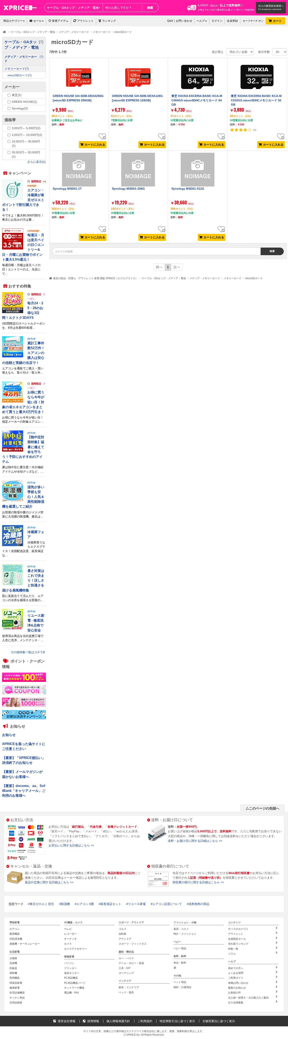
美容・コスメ (181, 929)
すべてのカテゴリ (238, 929)
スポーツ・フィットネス (133, 943)
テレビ (68, 929)
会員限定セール (237, 938)
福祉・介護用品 (182, 987)
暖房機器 (14, 933)
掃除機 (13, 973)
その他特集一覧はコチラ (26, 652)
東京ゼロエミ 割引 (42, 904)
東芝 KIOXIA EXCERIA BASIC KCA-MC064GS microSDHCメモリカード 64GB (196, 100)
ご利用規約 (144, 1021)
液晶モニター (71, 973)
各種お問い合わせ (238, 982)
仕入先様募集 (235, 1002)
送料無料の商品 (199, 904)
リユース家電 (137, 904)
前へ (159, 267)
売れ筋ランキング (238, 943)
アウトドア (125, 938)
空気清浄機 (15, 938)
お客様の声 (234, 992)
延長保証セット (111, 904)
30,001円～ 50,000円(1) (26, 154)
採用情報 (92, 1021)
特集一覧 (233, 948)
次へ (176, 267)
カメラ (68, 943)
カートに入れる (95, 144)
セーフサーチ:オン (253, 20)
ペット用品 (180, 982)
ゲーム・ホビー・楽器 (131, 963)
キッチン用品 (17, 997)
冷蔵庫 (13, 958)
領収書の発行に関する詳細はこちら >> (198, 882)
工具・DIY (125, 968)
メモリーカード (232, 278)
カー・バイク (126, 958)
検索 (150, 7)
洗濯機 (13, 963)
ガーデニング (126, 973)
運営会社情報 (66, 1021)
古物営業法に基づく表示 (218, 1021)
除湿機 (65, 904)
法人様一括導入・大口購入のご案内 (248, 997)
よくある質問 (235, 973)
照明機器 (14, 977)
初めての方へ (235, 968)
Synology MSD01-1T (67, 188)
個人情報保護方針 (118, 1021)
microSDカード (254, 278)
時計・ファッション (185, 933)
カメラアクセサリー (75, 948)
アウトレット (85, 20)
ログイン (217, 20)
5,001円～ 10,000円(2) (27, 135)
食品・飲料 (180, 962)
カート (278, 21)
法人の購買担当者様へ (271, 5)
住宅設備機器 (17, 992)
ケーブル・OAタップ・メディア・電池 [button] (72, 7)
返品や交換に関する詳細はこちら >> (49, 882)
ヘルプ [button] (200, 20)
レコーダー (70, 933)
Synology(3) (20, 108)
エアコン (14, 929)
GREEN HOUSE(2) (24, 101)
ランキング (109, 20)
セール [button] (37, 20)
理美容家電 (15, 982)
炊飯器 (13, 968)
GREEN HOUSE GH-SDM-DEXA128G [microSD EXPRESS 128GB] (137, 98)
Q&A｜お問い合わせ (179, 20)
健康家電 (14, 987)
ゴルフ (122, 929)
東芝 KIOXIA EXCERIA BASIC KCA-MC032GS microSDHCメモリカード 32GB (256, 100)
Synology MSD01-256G (128, 188)
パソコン (69, 963)
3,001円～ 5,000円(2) (26, 128)
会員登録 (232, 20)
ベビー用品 (180, 948)
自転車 (122, 933)
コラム (232, 953)
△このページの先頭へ (262, 808)
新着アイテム (60, 20)
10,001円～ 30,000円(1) (26, 143)
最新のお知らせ (237, 987)
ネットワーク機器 (74, 987)
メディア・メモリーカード (205, 278)
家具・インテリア (129, 987)
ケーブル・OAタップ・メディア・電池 (164, 278)
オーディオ (70, 938)
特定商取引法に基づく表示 (177, 1021)
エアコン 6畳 (85, 904)
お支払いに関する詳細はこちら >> (71, 845)
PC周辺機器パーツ (74, 982)
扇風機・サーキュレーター (24, 943)
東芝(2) (17, 95)
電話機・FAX (71, 992)
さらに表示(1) (36, 162)
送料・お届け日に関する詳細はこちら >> (195, 840)
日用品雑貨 (15, 1002)
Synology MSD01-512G (187, 188)
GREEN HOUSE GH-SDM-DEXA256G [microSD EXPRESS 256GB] (78, 98)
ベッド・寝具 (126, 992)
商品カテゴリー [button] (13, 20)
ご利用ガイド (235, 977)
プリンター (70, 968)
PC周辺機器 (71, 977)
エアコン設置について (167, 904)
